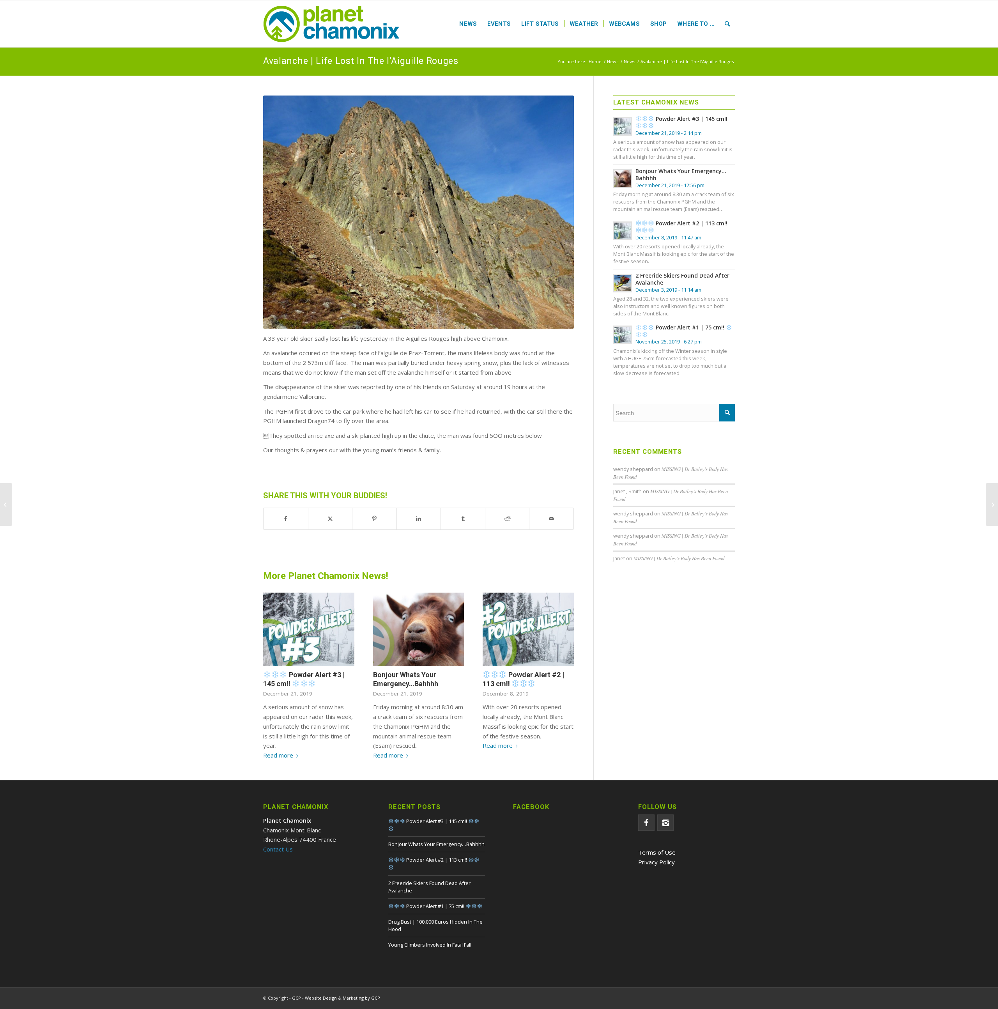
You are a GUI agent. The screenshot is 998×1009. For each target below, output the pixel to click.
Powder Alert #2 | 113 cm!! (523, 679)
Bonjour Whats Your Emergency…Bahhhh (680, 174)
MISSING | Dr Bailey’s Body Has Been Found (678, 558)
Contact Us (278, 849)
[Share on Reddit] (507, 518)
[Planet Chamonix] (331, 23)
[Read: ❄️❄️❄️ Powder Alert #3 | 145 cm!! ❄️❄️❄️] (622, 126)
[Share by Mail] (551, 518)
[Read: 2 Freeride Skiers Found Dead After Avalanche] (622, 283)
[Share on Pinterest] (374, 518)
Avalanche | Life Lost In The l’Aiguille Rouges (360, 61)
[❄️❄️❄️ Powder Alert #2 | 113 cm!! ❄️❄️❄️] (528, 629)
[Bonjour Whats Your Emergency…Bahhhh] (418, 629)
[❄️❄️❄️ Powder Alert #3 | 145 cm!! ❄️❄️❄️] (308, 629)
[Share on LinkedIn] (419, 518)
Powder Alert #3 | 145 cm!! (304, 679)
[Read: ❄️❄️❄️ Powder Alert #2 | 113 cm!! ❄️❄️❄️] (622, 230)
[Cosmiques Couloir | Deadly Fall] (992, 504)
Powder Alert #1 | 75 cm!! (690, 327)
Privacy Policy (656, 862)
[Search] (727, 23)
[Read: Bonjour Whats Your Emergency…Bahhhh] (622, 178)
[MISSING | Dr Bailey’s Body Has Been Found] (6, 504)
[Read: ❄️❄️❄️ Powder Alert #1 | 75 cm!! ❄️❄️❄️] (622, 335)
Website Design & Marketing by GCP (342, 998)
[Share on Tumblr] (463, 518)
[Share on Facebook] (286, 518)
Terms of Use (657, 852)
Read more (278, 755)
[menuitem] (468, 23)
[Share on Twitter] (330, 518)
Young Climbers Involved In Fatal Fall (429, 944)
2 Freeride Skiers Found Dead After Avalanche (682, 279)
